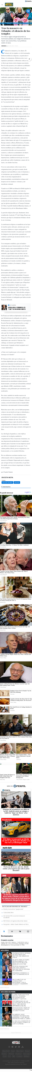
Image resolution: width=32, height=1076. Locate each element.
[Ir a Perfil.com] (28, 1)
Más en (10, 786)
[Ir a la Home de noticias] (16, 1042)
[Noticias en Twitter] (16, 1047)
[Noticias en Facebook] (12, 1047)
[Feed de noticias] (19, 1047)
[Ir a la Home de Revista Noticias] (8, 4)
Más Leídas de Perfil (8, 992)
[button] (29, 59)
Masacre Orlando (7, 482)
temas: (4, 480)
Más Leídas (5, 950)
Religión (17, 482)
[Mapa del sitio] (22, 1047)
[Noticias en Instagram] (9, 1047)
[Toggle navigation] (2, 5)
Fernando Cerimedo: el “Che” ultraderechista (17, 308)
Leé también (13, 305)
